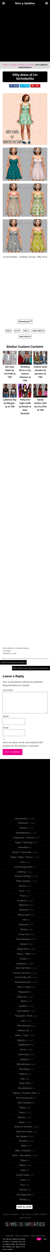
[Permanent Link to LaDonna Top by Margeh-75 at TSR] (10, 396)
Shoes (22, 1122)
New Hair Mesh (23, 968)
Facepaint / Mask (23, 1016)
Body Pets (24, 1083)
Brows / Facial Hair (21, 852)
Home (5, 65)
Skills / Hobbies (23, 1150)
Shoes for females (23, 1126)
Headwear (23, 823)
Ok (39, 1239)
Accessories (21, 818)
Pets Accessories (24, 1098)
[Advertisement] (25, 34)
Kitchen (23, 929)
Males (24, 1145)
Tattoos (22, 1165)
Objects (21, 1040)
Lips (23, 1020)
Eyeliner (23, 1006)
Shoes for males (24, 1131)
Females (23, 1141)
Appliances (23, 1044)
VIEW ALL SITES (24, 1207)
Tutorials (23, 1189)
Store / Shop (23, 987)
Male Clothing (23, 881)
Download (24, 321)
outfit (17, 331)
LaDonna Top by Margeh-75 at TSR (9, 403)
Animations (23, 847)
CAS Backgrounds (23, 867)
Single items (23, 949)
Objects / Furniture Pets (24, 1093)
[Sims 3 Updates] (25, 1224)
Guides (23, 958)
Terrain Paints (22, 1175)
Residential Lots (22, 982)
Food (22, 895)
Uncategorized (23, 1194)
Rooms (21, 1117)
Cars (22, 862)
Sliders (23, 1160)
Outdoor (24, 944)
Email (6, 727)
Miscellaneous (23, 832)
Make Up (21, 997)
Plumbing (24, 1069)
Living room (24, 934)
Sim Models (21, 1136)
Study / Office (24, 954)
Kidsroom (24, 924)
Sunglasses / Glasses (23, 837)
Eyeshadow (23, 1011)
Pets (22, 1079)
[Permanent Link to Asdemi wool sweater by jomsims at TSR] (40, 363)
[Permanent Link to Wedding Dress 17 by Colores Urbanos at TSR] (25, 363)
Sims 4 (26, 331)
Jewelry (23, 828)
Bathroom (24, 905)
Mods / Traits (21, 1035)
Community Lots (23, 977)
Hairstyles (21, 963)
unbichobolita (25, 337)
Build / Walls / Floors (21, 857)
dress (8, 331)
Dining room (24, 915)
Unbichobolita (38, 331)
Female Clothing (26, 65)
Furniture (21, 900)
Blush (24, 1001)
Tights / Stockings (24, 842)
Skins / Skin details (21, 1155)
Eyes (21, 891)
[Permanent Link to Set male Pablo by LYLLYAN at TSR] (10, 363)
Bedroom (24, 910)
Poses (22, 1112)
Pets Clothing (24, 1103)
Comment (8, 690)
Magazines (23, 992)
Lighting (23, 1059)
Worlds (23, 1199)
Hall (24, 919)
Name (6, 716)
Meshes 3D (23, 1030)
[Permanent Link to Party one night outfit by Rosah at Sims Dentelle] (25, 396)
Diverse (22, 886)
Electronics (23, 1054)
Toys (22, 1185)
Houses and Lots (21, 973)
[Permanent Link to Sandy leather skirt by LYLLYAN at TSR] (40, 396)
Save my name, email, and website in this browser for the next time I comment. (23, 744)
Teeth (23, 1170)
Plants (22, 1107)
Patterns (23, 1074)
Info (44, 1239)
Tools (23, 1180)
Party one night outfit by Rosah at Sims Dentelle (25, 406)
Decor (23, 1049)
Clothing (13, 65)
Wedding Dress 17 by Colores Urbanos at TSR (25, 374)
